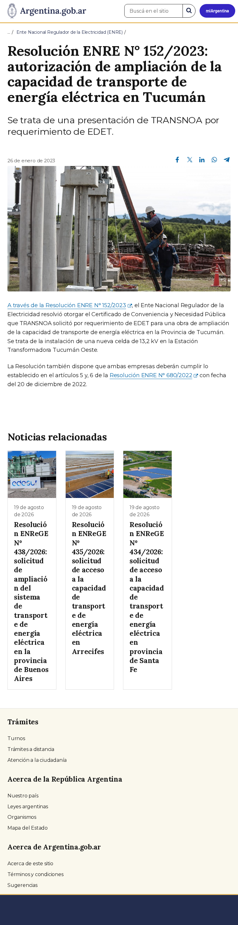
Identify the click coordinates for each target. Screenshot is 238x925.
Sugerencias (22, 885)
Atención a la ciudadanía (37, 760)
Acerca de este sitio (30, 863)
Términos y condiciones (35, 874)
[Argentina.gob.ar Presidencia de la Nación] (44, 11)
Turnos (16, 738)
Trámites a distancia (30, 749)
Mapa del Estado (27, 828)
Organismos (21, 817)
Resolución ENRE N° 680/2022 (151, 375)
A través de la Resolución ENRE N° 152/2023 (66, 305)
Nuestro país (22, 796)
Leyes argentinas (27, 806)
